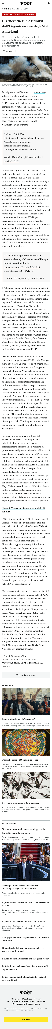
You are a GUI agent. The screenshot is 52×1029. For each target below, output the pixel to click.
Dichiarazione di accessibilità (26, 1004)
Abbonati (26, 1019)
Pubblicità (27, 999)
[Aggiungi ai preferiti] (16, 51)
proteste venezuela (11, 663)
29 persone (41, 453)
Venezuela (6, 666)
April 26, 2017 (37, 278)
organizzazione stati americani (16, 659)
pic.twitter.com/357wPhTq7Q (18, 270)
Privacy (37, 999)
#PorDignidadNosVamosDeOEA (20, 149)
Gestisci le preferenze (17, 1001)
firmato (14, 291)
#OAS (7, 255)
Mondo (5, 9)
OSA (34, 659)
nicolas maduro (16, 656)
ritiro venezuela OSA (32, 663)
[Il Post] (26, 3)
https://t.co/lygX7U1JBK (28, 267)
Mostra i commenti (26, 675)
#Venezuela (10, 267)
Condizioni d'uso (37, 1001)
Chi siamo (15, 999)
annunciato (39, 92)
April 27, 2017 (11, 161)
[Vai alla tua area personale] (49, 2)
